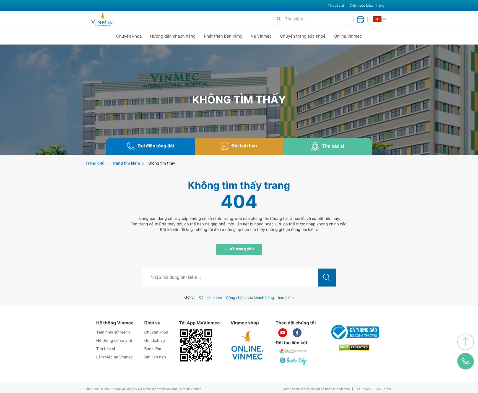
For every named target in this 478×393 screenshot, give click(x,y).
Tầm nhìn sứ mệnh (113, 332)
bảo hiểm (286, 297)
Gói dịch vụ (154, 340)
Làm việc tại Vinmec (114, 357)
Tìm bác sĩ (336, 5)
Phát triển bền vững (223, 36)
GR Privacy (363, 389)
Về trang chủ (241, 249)
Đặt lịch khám (210, 297)
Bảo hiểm (152, 349)
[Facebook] (297, 332)
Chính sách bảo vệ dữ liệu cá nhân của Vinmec (316, 389)
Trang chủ (95, 163)
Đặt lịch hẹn (155, 357)
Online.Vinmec (348, 36)
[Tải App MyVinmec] (196, 345)
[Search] (278, 19)
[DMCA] (354, 347)
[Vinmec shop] (247, 345)
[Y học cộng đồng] (293, 351)
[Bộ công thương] (354, 332)
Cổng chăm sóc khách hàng (250, 297)
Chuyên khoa (129, 36)
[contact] (465, 361)
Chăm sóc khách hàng (366, 5)
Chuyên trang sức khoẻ (302, 36)
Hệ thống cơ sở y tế (114, 340)
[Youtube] (282, 332)
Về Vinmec (261, 36)
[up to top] (465, 342)
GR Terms (384, 389)
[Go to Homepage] (102, 19)
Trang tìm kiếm (126, 163)
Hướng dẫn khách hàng (173, 36)
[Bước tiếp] (293, 360)
